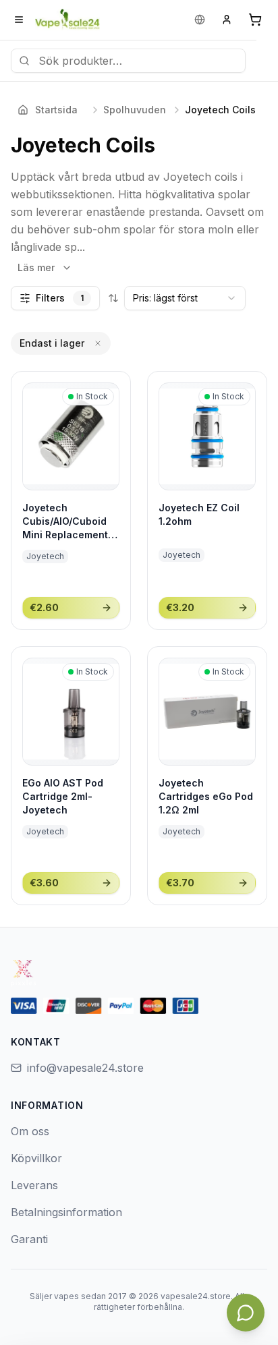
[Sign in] (227, 19)
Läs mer (36, 267)
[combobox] (185, 298)
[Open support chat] (246, 1313)
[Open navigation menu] (19, 19)
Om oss (30, 1131)
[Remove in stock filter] (98, 343)
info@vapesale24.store (85, 1068)
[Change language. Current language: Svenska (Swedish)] (200, 19)
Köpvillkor (36, 1158)
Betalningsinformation (66, 1212)
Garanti (29, 1239)
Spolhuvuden (134, 109)
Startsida (56, 109)
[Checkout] (255, 19)
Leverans (34, 1185)
